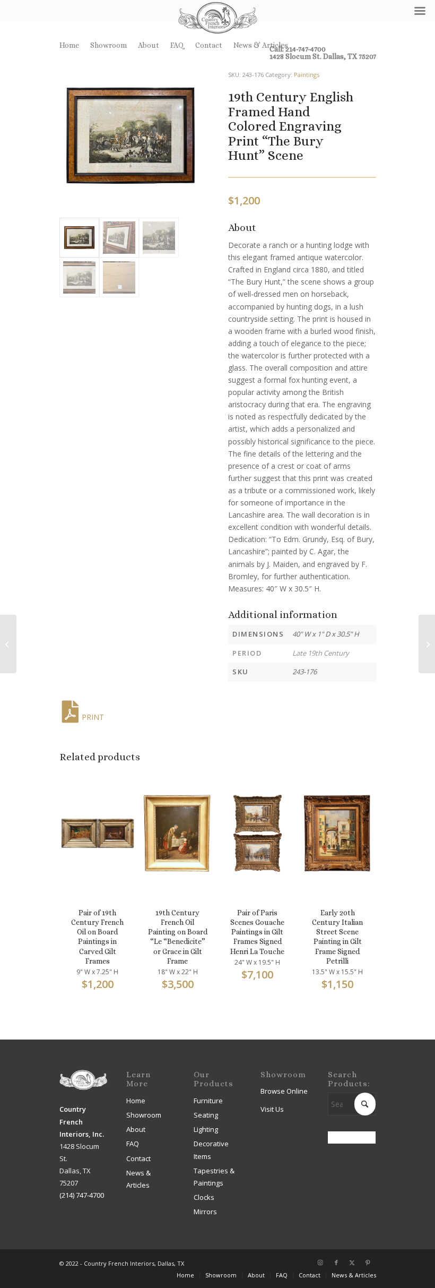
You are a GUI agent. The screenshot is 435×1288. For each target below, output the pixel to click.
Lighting (206, 1129)
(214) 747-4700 (81, 1195)
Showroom (108, 45)
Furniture (208, 1100)
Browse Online (284, 1091)
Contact (208, 45)
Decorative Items (211, 1150)
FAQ (177, 45)
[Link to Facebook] (336, 1262)
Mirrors (205, 1211)
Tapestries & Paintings (214, 1177)
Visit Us (272, 1109)
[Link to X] (352, 1262)
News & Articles (260, 45)
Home (69, 45)
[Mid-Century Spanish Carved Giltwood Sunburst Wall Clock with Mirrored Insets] (8, 644)
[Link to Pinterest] (368, 1262)
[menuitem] (72, 45)
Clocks (204, 1197)
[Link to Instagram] (320, 1262)
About (148, 45)
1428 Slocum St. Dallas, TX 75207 (322, 56)
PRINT (93, 717)
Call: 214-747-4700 (297, 49)
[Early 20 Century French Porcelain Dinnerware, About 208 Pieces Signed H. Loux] (427, 644)
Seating (206, 1115)
